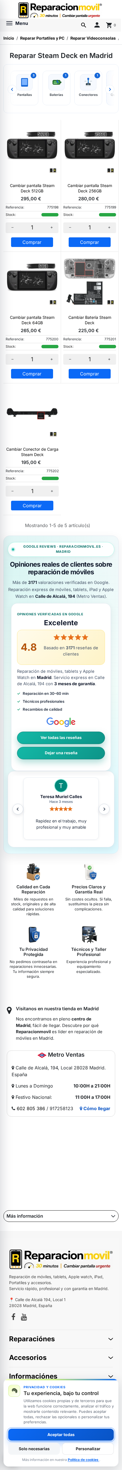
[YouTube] (24, 1318)
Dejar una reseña (61, 753)
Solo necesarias (34, 1448)
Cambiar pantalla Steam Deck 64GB (32, 320)
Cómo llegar (96, 1108)
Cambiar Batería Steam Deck (89, 320)
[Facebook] (13, 1318)
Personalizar (88, 1448)
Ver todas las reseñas (61, 737)
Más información (25, 1216)
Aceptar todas (61, 1434)
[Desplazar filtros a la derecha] (109, 89)
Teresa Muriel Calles (61, 796)
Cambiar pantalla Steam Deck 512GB (32, 188)
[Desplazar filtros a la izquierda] (12, 89)
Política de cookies (83, 1460)
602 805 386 (31, 1108)
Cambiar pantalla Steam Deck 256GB (90, 188)
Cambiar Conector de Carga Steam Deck (32, 452)
